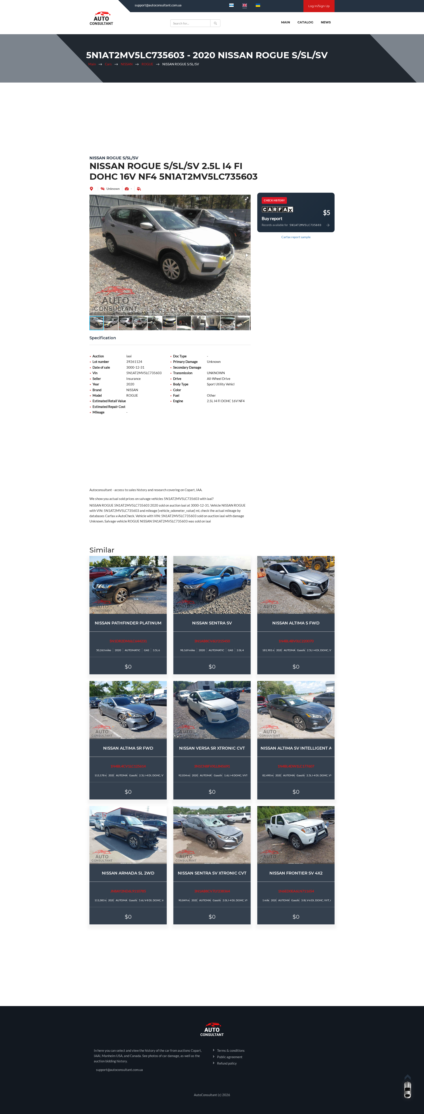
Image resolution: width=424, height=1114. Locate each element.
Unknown (113, 188)
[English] (244, 5)
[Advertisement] (212, 118)
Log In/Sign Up (319, 6)
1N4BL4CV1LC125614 (128, 766)
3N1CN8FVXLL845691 (212, 766)
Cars (108, 64)
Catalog (305, 22)
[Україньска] (258, 5)
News (326, 22)
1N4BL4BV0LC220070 (296, 641)
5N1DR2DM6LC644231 (128, 641)
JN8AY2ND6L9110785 (128, 891)
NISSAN (126, 64)
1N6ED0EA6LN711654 (296, 891)
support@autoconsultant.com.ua (158, 5)
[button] (246, 198)
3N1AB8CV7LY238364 (212, 891)
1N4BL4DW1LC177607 (296, 766)
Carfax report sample (295, 237)
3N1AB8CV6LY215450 (212, 641)
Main (285, 22)
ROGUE (147, 64)
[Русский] (231, 5)
